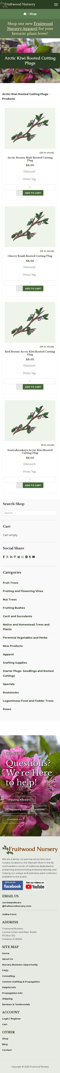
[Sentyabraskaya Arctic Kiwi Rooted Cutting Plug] (30, 420)
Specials (8, 684)
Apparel (8, 654)
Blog (5, 1044)
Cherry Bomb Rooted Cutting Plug (30, 256)
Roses (7, 709)
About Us (7, 959)
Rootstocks (11, 692)
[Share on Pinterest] (15, 557)
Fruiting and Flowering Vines (23, 591)
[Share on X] (8, 557)
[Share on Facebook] (4, 557)
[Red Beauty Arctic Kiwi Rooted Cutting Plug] (30, 322)
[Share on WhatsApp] (23, 557)
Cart (4, 1024)
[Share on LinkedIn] (12, 557)
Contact (7, 1050)
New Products (13, 646)
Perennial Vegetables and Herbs (25, 637)
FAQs (5, 970)
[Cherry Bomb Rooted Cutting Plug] (30, 226)
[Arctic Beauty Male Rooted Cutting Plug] (30, 128)
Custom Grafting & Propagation (21, 981)
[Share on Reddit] (19, 557)
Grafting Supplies (15, 662)
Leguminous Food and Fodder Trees (28, 700)
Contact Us (14, 819)
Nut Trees (10, 599)
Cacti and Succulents (17, 616)
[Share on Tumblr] (30, 557)
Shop (5, 1038)
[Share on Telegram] (27, 557)
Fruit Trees (10, 582)
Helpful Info (9, 987)
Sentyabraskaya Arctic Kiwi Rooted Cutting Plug (30, 451)
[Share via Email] (34, 557)
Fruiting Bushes (14, 607)
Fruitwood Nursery (19, 4)
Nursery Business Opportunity (20, 964)
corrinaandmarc (16, 904)
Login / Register (11, 1018)
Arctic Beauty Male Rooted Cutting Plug (30, 159)
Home (5, 953)
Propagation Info (12, 993)
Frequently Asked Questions (26, 809)
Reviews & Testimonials (16, 1004)
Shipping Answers (19, 799)
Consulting (8, 976)
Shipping (7, 998)
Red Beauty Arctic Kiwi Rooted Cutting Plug (30, 353)
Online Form (9, 914)
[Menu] (56, 4)
